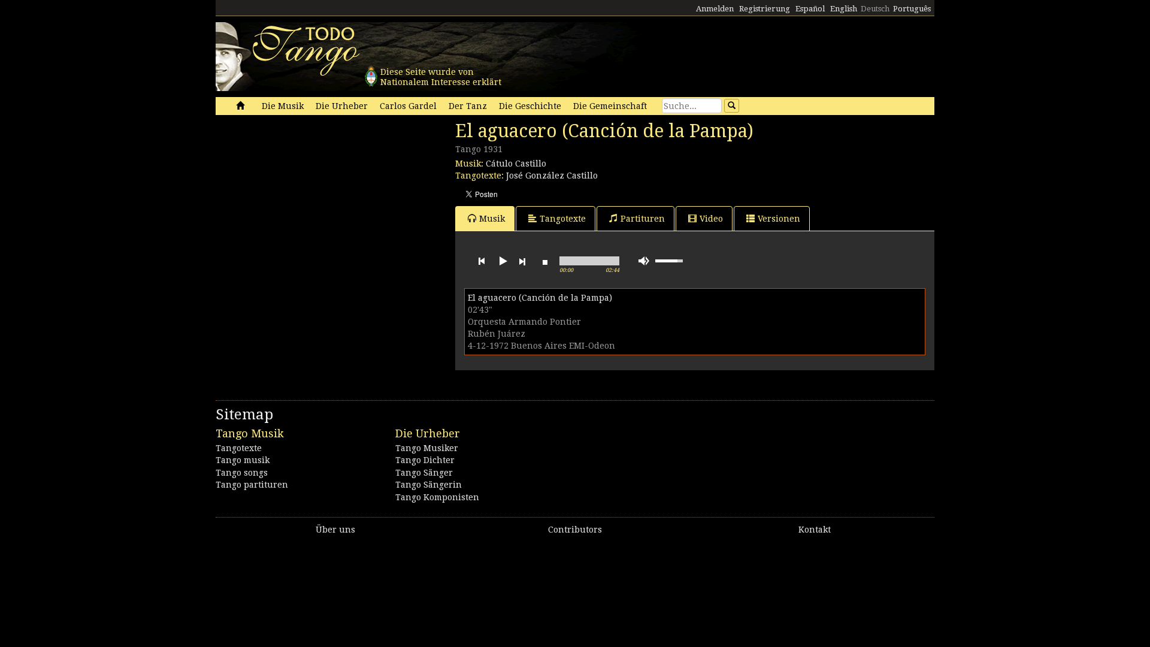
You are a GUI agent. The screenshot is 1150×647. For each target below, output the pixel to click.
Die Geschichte (530, 106)
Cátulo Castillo (516, 163)
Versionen (779, 218)
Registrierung (764, 8)
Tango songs (242, 472)
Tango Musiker (426, 448)
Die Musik (283, 106)
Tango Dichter (425, 460)
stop (545, 261)
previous (481, 261)
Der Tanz (468, 106)
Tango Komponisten (437, 497)
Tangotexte (563, 218)
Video (711, 218)
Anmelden (715, 8)
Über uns (335, 529)
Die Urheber (342, 106)
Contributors (575, 529)
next (522, 261)
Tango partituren (252, 484)
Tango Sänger (424, 472)
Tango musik (243, 460)
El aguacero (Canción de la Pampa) (540, 298)
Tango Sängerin (428, 484)
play (502, 261)
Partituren (643, 218)
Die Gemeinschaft (610, 106)
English (843, 8)
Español (810, 8)
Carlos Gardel (408, 106)
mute (643, 260)
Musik (492, 218)
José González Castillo (552, 175)
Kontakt (814, 529)
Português (912, 8)
